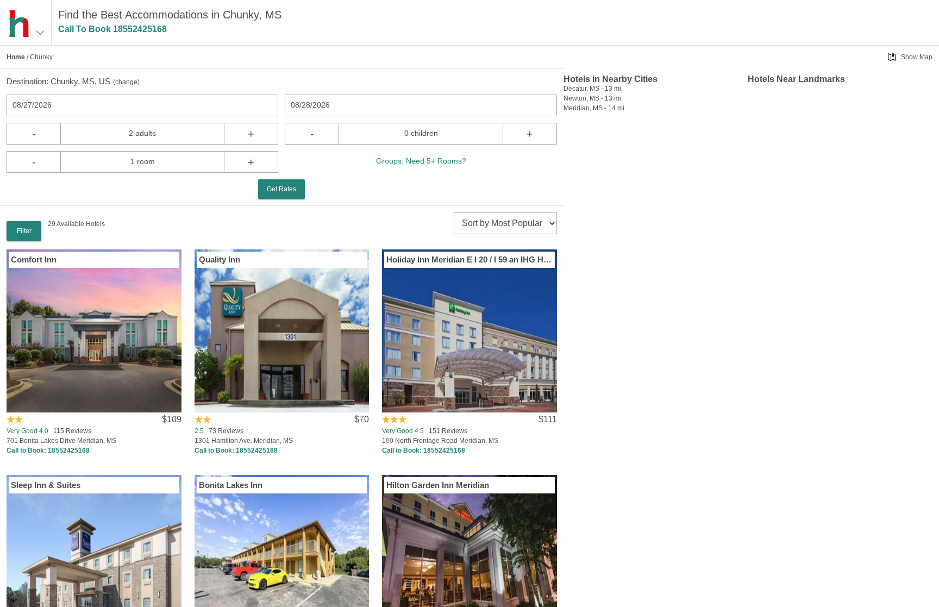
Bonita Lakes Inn (230, 485)
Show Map (916, 57)
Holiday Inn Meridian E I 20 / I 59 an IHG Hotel (469, 259)
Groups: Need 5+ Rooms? (421, 161)
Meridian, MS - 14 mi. (595, 108)
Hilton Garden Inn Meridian (437, 485)
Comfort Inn (34, 259)
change (126, 82)
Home (16, 57)
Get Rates (281, 189)
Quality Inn (219, 259)
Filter (24, 231)
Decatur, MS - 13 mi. (593, 88)
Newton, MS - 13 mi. (593, 98)
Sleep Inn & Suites (45, 485)
